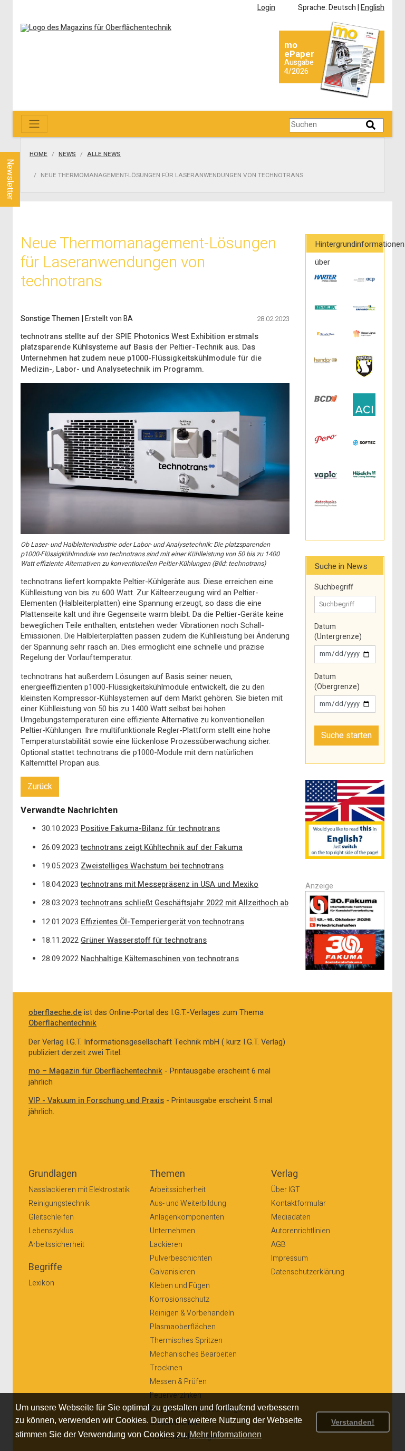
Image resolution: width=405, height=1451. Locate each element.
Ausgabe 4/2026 (299, 67)
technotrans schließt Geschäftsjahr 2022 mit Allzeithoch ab (184, 902)
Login (266, 7)
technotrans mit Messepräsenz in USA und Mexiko (169, 884)
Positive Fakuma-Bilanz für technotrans (150, 828)
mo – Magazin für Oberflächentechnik (95, 1071)
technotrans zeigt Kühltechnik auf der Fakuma (162, 847)
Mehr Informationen (225, 1434)
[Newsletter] (27, 142)
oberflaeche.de (55, 1012)
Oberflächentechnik (62, 1023)
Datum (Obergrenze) (337, 682)
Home (38, 154)
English (372, 7)
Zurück (39, 786)
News (67, 154)
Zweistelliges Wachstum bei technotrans (152, 866)
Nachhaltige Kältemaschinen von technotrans (160, 958)
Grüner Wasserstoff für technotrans (144, 940)
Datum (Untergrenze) (338, 632)
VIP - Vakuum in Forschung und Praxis (96, 1100)
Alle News (104, 154)
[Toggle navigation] (34, 124)
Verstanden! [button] (352, 1422)
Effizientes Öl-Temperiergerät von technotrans (162, 921)
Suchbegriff (333, 587)
